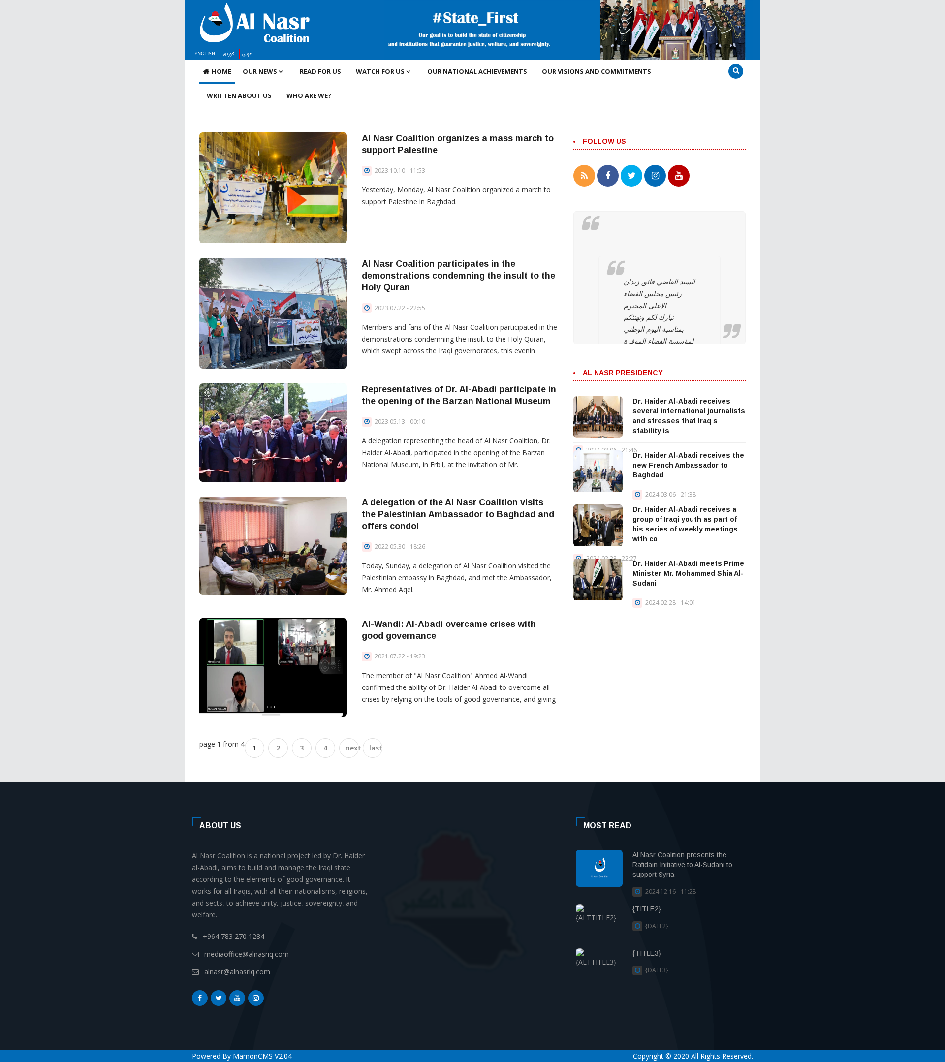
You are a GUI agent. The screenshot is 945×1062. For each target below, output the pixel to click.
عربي (247, 54)
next (352, 747)
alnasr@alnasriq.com (237, 971)
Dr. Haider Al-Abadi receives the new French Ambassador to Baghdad (688, 465)
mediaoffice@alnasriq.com (246, 954)
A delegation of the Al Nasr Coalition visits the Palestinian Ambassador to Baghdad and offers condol (458, 514)
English (204, 54)
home (221, 71)
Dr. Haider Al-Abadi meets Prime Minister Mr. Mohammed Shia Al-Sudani (688, 573)
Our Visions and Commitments (596, 71)
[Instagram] (256, 998)
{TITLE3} (646, 953)
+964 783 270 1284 (233, 936)
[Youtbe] (237, 998)
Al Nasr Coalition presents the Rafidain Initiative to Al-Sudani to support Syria (682, 864)
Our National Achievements (477, 71)
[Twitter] (218, 998)
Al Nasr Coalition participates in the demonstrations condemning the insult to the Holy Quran (458, 275)
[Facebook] (200, 998)
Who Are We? (308, 95)
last (375, 747)
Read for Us (320, 71)
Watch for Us (381, 71)
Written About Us (239, 95)
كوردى (228, 54)
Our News (261, 71)
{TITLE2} (646, 909)
